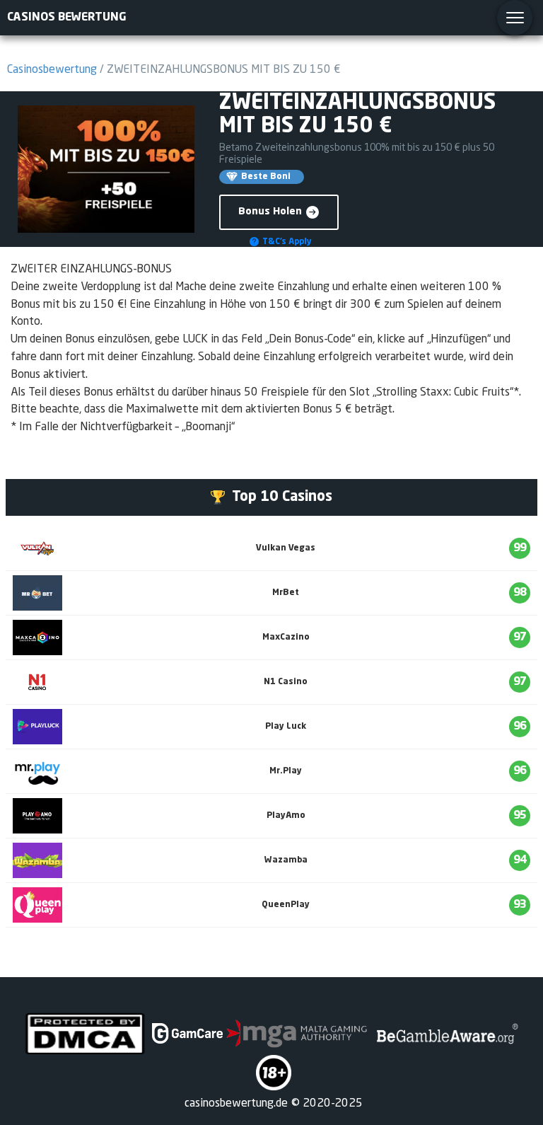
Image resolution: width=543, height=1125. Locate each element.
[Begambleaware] (445, 1033)
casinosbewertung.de (236, 1103)
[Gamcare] (187, 1033)
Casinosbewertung (52, 70)
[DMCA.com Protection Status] (85, 1033)
